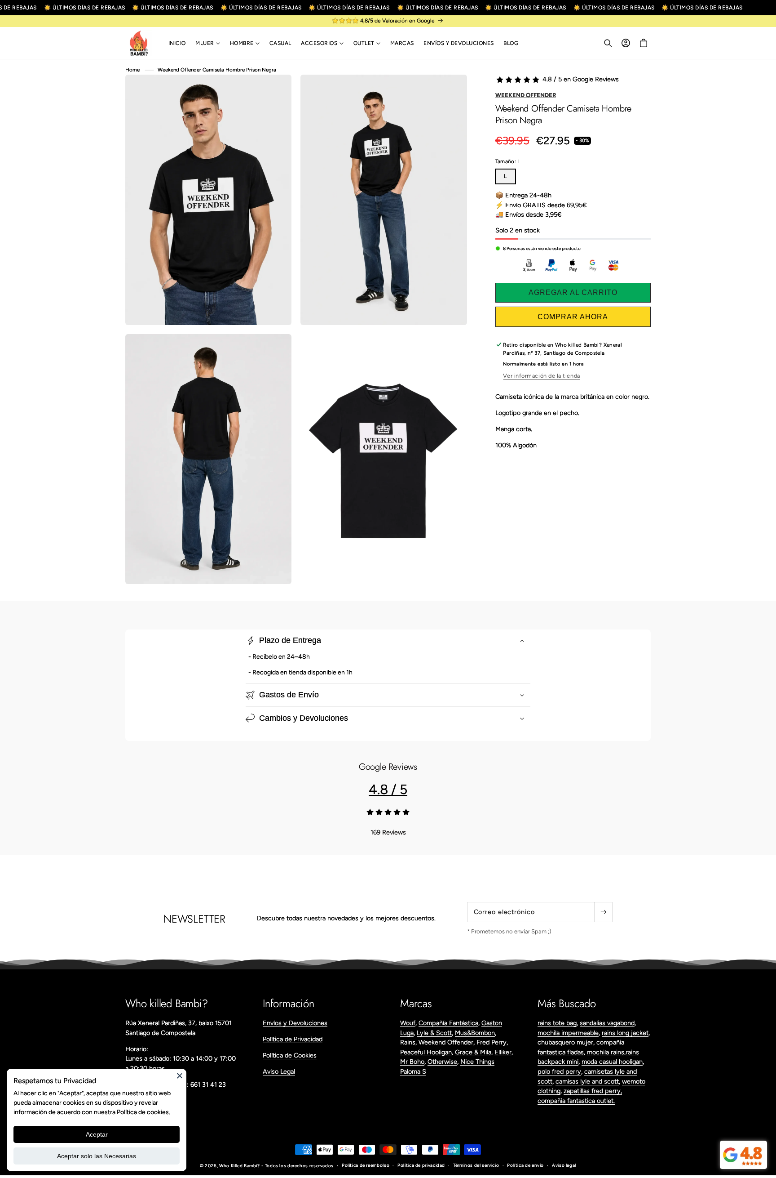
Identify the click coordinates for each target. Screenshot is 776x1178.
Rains (407, 1042)
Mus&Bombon (475, 1033)
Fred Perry (491, 1042)
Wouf (407, 1023)
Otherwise (442, 1062)
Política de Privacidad (292, 1039)
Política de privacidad (421, 1165)
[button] (207, 43)
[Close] (179, 1075)
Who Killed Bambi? (239, 1165)
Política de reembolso (365, 1165)
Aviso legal (564, 1165)
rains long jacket (625, 1033)
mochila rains (605, 1052)
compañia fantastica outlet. (576, 1101)
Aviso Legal (279, 1071)
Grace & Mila (473, 1052)
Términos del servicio (476, 1165)
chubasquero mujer (565, 1042)
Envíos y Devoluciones (295, 1023)
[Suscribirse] (603, 912)
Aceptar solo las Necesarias (96, 1156)
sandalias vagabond (607, 1023)
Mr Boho (412, 1062)
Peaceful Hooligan (426, 1052)
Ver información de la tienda (541, 375)
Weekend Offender (525, 95)
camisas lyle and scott (587, 1081)
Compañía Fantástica (448, 1023)
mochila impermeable (568, 1033)
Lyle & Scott (434, 1033)
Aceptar (97, 1134)
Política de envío (525, 1165)
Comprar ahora (573, 317)
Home (132, 70)
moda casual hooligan (612, 1062)
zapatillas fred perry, (593, 1091)
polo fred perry (559, 1071)
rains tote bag (557, 1023)
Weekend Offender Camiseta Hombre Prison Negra (217, 70)
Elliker (502, 1052)
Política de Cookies (290, 1055)
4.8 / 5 (388, 789)
